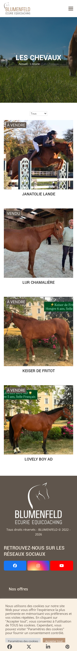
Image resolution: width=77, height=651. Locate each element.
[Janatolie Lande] (38, 154)
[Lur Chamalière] (38, 243)
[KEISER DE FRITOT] (38, 331)
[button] (70, 8)
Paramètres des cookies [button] (23, 641)
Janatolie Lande (38, 194)
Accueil (23, 64)
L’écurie (35, 64)
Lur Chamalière (38, 282)
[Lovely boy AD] (38, 420)
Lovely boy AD (39, 459)
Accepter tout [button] (54, 641)
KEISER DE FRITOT (38, 371)
